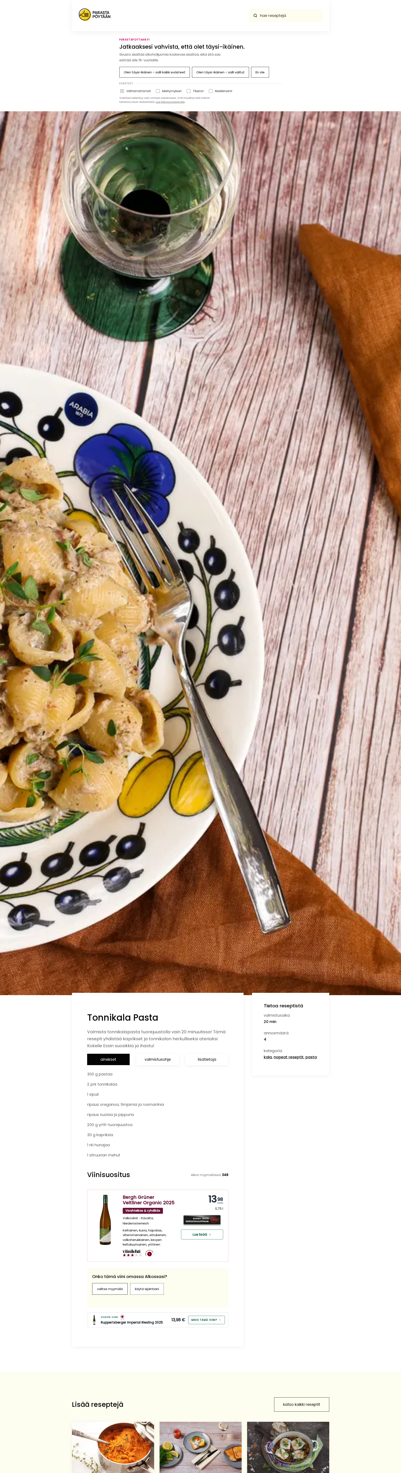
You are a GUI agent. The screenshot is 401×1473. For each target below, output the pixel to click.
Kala (268, 1057)
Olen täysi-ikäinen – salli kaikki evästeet (154, 72)
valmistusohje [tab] (158, 1059)
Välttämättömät (138, 91)
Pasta (311, 1057)
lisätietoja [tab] (207, 1059)
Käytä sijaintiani (147, 1289)
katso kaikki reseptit (301, 1404)
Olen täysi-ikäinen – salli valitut (220, 72)
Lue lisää (200, 1234)
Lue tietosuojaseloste (170, 102)
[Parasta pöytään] (94, 15)
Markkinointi (223, 91)
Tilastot (198, 91)
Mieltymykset (172, 91)
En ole (260, 72)
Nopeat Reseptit (289, 1057)
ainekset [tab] (108, 1059)
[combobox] (285, 15)
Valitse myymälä (110, 1289)
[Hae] (255, 15)
